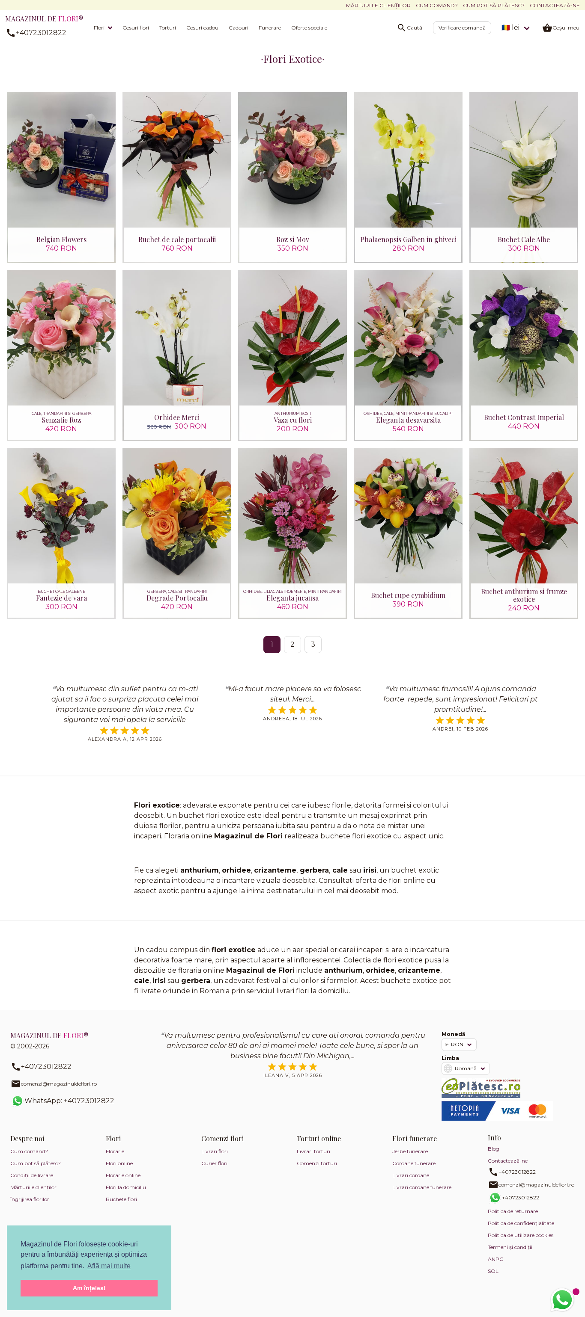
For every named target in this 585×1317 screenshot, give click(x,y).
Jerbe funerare (410, 1151)
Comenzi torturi (317, 1163)
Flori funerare (414, 1138)
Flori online (119, 1163)
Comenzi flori (222, 1138)
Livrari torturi (313, 1151)
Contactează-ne (555, 5)
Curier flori (214, 1163)
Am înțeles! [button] (89, 1287)
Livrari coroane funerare (421, 1187)
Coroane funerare (414, 1163)
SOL (493, 1271)
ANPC (495, 1259)
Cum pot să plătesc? (494, 5)
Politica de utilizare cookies (520, 1235)
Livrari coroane (410, 1175)
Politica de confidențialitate (521, 1223)
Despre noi (27, 1138)
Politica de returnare (513, 1211)
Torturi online (319, 1138)
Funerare (270, 27)
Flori (99, 27)
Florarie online (123, 1175)
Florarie (115, 1151)
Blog (493, 1148)
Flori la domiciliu (126, 1187)
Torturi (167, 27)
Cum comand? (437, 5)
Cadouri (238, 27)
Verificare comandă (462, 27)
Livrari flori (214, 1151)
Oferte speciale (309, 27)
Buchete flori (121, 1199)
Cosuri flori (135, 27)
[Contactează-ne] (562, 1299)
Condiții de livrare (31, 1175)
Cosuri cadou (202, 27)
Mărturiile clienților (378, 5)
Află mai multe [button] (109, 1266)
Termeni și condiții (510, 1247)
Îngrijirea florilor (29, 1199)
